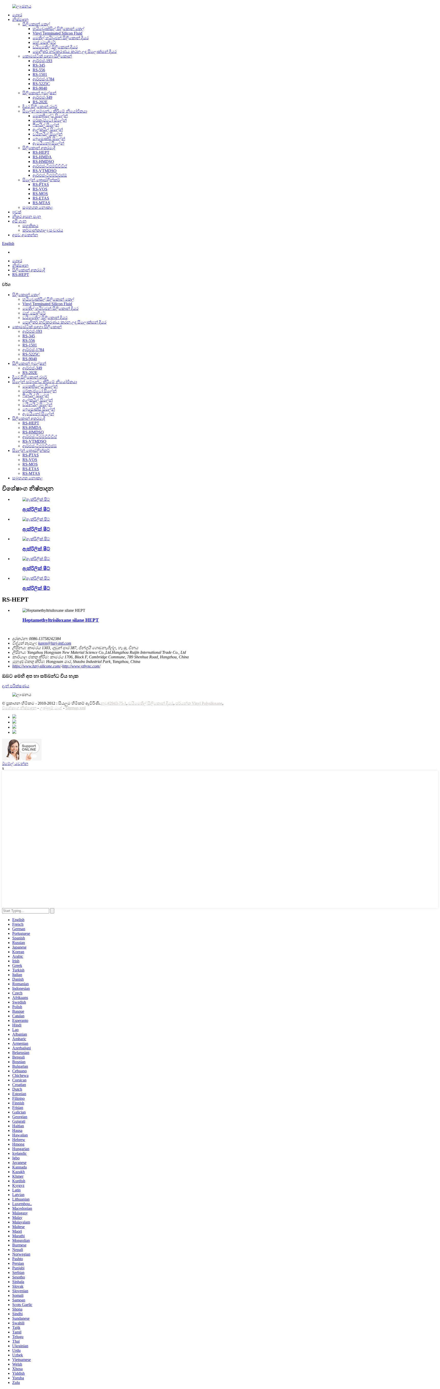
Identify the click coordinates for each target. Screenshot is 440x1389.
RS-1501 (40, 74)
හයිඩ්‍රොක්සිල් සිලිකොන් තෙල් (58, 28)
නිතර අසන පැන (26, 216)
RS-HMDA (42, 157)
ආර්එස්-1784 (43, 79)
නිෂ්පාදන (20, 19)
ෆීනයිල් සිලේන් (46, 125)
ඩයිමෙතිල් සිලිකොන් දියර (55, 47)
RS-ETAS (41, 198)
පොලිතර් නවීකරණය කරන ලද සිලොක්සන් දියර (75, 51)
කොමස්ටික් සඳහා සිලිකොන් (47, 56)
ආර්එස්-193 (42, 61)
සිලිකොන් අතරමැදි (38, 148)
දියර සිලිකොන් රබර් (39, 106)
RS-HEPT (41, 152)
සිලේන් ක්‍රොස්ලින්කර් (41, 180)
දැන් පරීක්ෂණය (15, 686)
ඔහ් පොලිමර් (44, 42)
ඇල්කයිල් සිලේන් (48, 129)
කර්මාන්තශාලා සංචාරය (42, 230)
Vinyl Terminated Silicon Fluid (57, 33)
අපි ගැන (19, 221)
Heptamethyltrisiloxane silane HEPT (60, 620)
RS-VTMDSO (45, 171)
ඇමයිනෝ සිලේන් (48, 143)
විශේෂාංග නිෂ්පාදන (19, 708)
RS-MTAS (41, 203)
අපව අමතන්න (25, 235)
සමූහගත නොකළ (37, 207)
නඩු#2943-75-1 (113, 703)
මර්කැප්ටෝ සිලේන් (50, 120)
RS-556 (39, 70)
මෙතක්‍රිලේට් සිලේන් (50, 116)
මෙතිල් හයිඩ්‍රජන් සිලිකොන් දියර (61, 38)
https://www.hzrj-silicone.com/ (36, 666)
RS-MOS (40, 193)
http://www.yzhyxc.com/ (81, 666)
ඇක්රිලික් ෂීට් (36, 509)
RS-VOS (40, 189)
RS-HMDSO (43, 161)
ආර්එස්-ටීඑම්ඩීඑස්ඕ (50, 175)
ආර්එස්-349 (42, 97)
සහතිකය (30, 226)
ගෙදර (17, 15)
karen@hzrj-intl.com (54, 643)
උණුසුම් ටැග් (51, 708)
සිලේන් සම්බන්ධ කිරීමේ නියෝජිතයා (54, 111)
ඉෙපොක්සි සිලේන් (49, 138)
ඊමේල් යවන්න (15, 763)
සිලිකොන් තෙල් (36, 24)
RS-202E (40, 102)
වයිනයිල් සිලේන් (47, 134)
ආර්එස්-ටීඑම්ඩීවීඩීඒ (50, 166)
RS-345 (39, 65)
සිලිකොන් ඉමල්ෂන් (39, 93)
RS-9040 (40, 88)
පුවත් (16, 212)
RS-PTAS (41, 184)
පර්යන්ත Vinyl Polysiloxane (198, 703)
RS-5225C (41, 83)
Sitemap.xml (75, 708)
